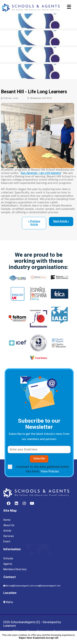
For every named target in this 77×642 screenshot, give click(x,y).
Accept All (52, 637)
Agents (7, 563)
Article (7, 530)
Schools (8, 558)
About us (8, 525)
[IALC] (38, 72)
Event (6, 541)
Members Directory (15, 569)
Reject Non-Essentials (32, 637)
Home (6, 519)
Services (8, 536)
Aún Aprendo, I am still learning (41, 173)
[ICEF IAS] (38, 55)
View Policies (50, 471)
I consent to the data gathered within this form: (42, 469)
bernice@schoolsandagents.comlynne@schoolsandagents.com (33, 586)
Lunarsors (9, 625)
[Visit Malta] (38, 22)
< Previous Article (34, 223)
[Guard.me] (38, 38)
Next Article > (61, 221)
